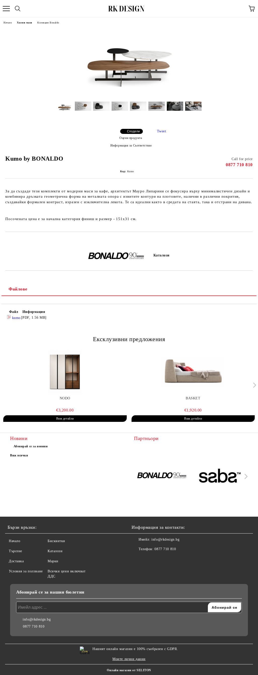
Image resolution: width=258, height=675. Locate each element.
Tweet (161, 131)
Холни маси (24, 22)
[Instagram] (149, 559)
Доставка (16, 561)
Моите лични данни (129, 659)
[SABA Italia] (220, 476)
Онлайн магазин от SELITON (129, 670)
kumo (16, 318)
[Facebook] (138, 559)
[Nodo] (65, 372)
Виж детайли (65, 418)
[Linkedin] (160, 559)
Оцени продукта (130, 138)
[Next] (253, 385)
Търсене (15, 551)
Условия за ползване (26, 571)
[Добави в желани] (249, 241)
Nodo (65, 398)
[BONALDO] (162, 476)
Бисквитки (56, 541)
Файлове (18, 288)
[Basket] (193, 372)
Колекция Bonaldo (48, 22)
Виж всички (19, 455)
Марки (53, 561)
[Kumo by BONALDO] (129, 94)
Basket (193, 398)
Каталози (161, 255)
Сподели (133, 131)
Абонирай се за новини (31, 446)
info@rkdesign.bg (165, 539)
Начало (8, 22)
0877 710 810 (239, 164)
